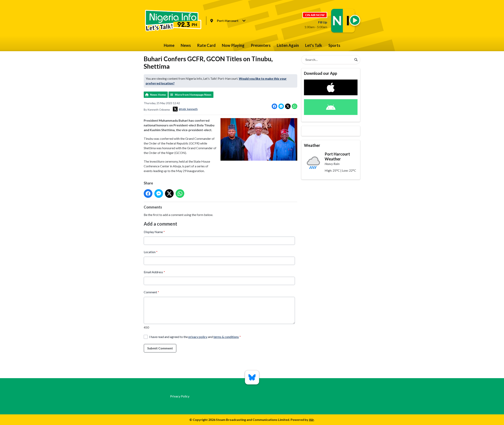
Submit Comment (160, 348)
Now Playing (233, 45)
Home (169, 45)
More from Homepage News (193, 94)
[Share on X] (288, 106)
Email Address (154, 272)
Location (151, 252)
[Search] (356, 59)
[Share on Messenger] (281, 106)
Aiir (311, 419)
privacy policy (197, 337)
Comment (151, 292)
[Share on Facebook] (274, 106)
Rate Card (206, 45)
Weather (312, 145)
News (186, 45)
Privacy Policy (179, 396)
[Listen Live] (354, 20)
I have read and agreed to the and (195, 337)
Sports (334, 45)
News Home (158, 94)
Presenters (261, 45)
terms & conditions (226, 337)
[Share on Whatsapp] (294, 106)
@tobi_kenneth (188, 109)
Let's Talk (313, 45)
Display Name (154, 232)
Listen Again (288, 45)
